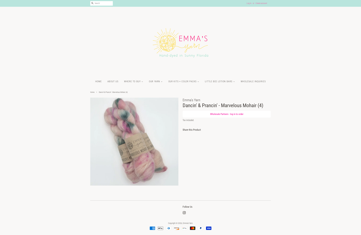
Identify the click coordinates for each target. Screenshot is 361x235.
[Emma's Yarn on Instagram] (184, 213)
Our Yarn (155, 81)
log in (232, 114)
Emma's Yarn (188, 223)
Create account (261, 3)
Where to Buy (132, 81)
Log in (249, 3)
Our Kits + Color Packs (182, 81)
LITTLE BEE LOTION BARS (219, 81)
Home (98, 81)
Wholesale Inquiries (253, 81)
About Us (112, 81)
